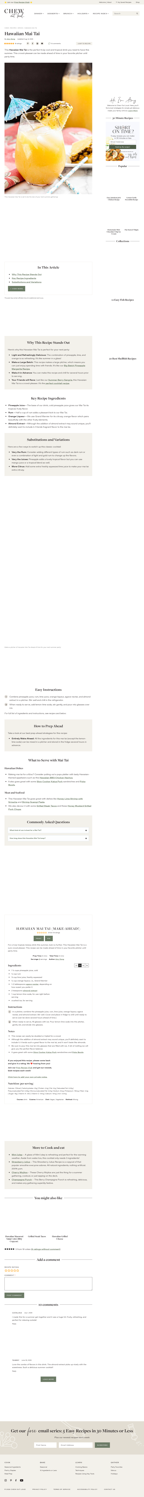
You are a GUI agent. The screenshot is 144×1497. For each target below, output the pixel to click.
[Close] (108, 727)
